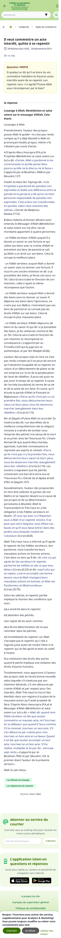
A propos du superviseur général (30, 902)
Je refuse (30, 930)
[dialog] (29, 924)
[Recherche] (56, 14)
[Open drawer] (57, 6)
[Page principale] (10, 27)
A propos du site (30, 896)
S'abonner (51, 840)
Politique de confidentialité (31, 908)
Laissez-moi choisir (46, 932)
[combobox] (24, 15)
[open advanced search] (46, 15)
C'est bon (12, 930)
